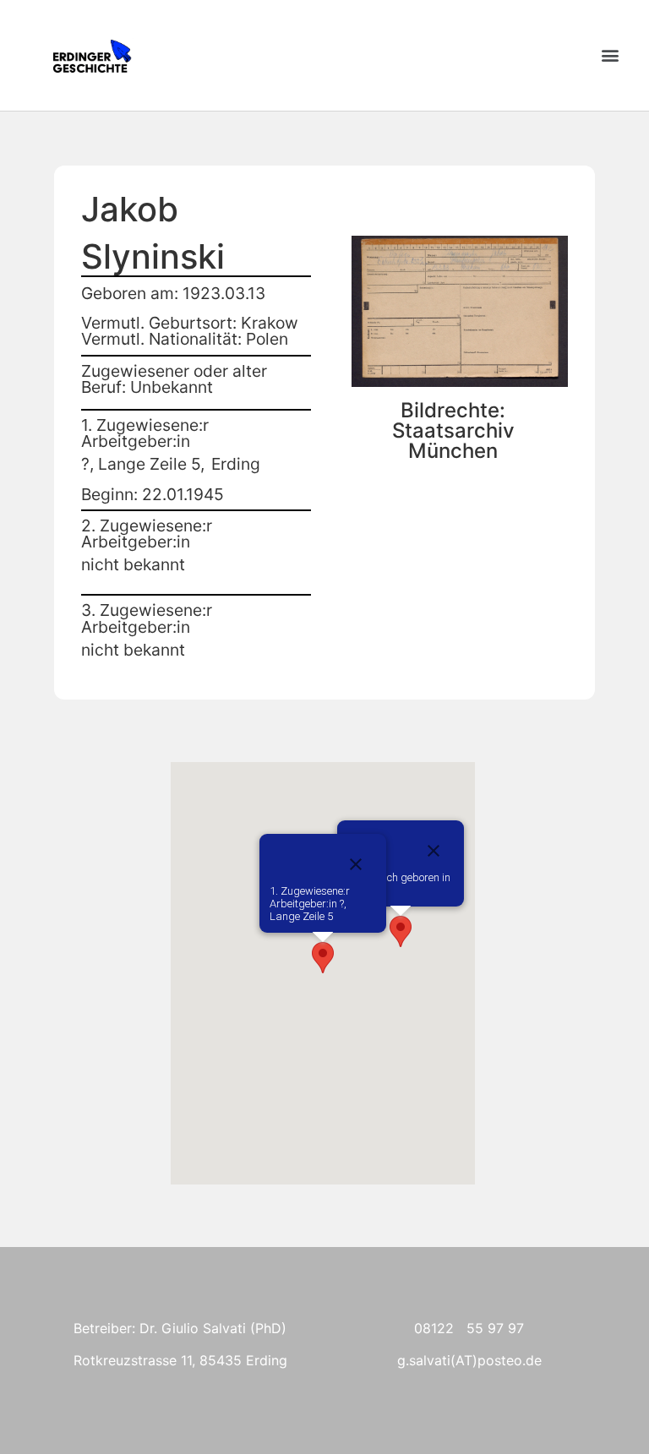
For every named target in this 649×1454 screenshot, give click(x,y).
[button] (610, 55)
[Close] (433, 850)
